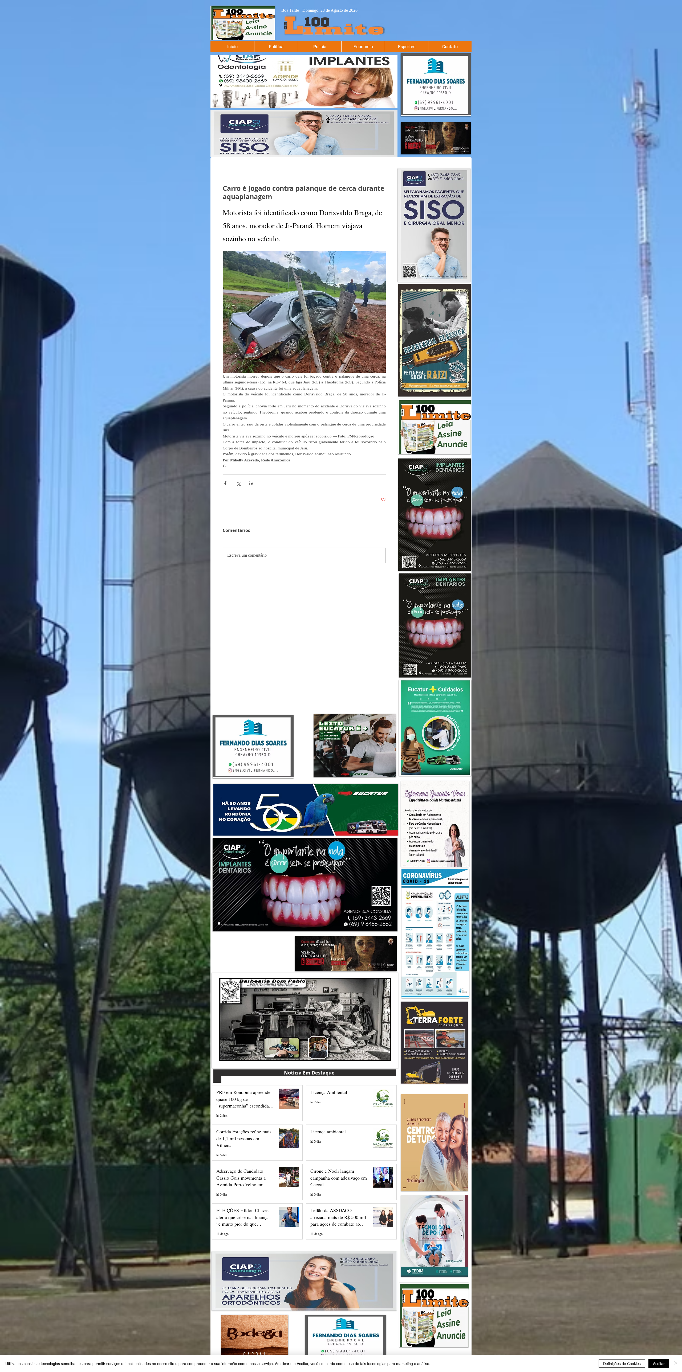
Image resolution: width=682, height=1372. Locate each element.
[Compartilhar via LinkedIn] (251, 483)
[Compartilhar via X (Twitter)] (238, 483)
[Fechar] (675, 1363)
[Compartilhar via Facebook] (225, 483)
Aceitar (659, 1363)
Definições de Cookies (622, 1363)
